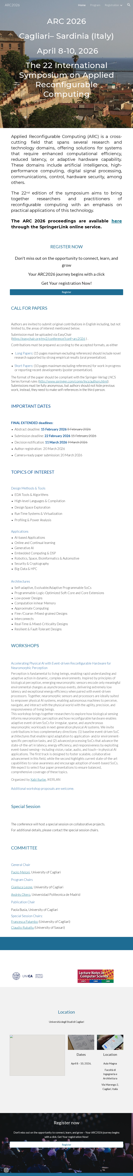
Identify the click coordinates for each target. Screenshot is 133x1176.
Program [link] (95, 5)
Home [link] (82, 5)
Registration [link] (112, 5)
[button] (129, 5)
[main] (66, 36)
